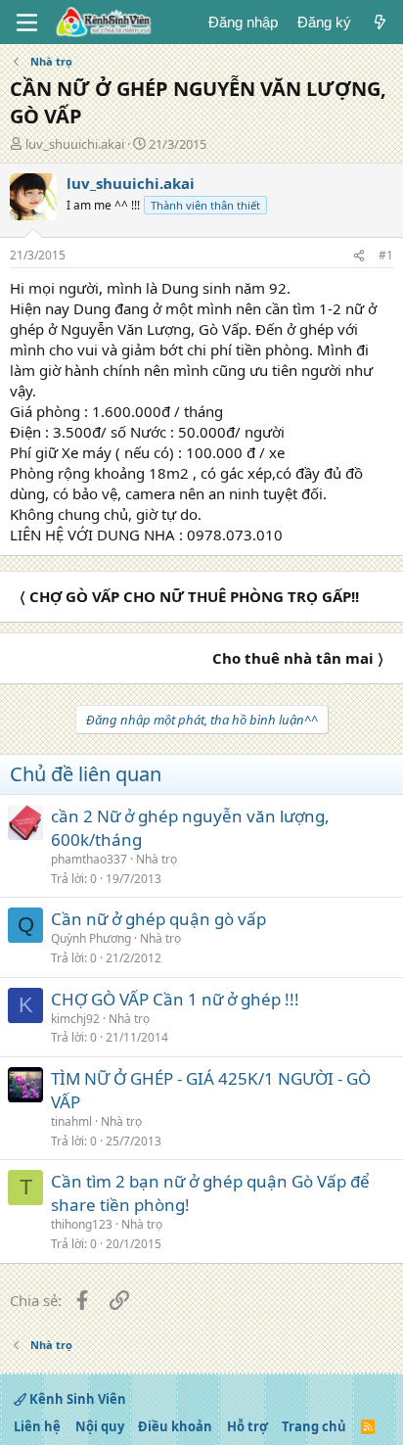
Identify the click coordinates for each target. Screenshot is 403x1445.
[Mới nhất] (380, 22)
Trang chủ (314, 1426)
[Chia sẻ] (359, 256)
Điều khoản (175, 1426)
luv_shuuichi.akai (74, 144)
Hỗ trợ (247, 1426)
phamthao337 (89, 859)
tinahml (71, 1121)
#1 (386, 255)
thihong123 (81, 1224)
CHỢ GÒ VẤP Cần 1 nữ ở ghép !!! (175, 999)
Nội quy (99, 1426)
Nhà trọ (156, 859)
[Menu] (27, 22)
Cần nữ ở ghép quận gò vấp (158, 919)
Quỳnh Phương (91, 938)
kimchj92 (75, 1018)
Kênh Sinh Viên (76, 1399)
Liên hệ (37, 1426)
